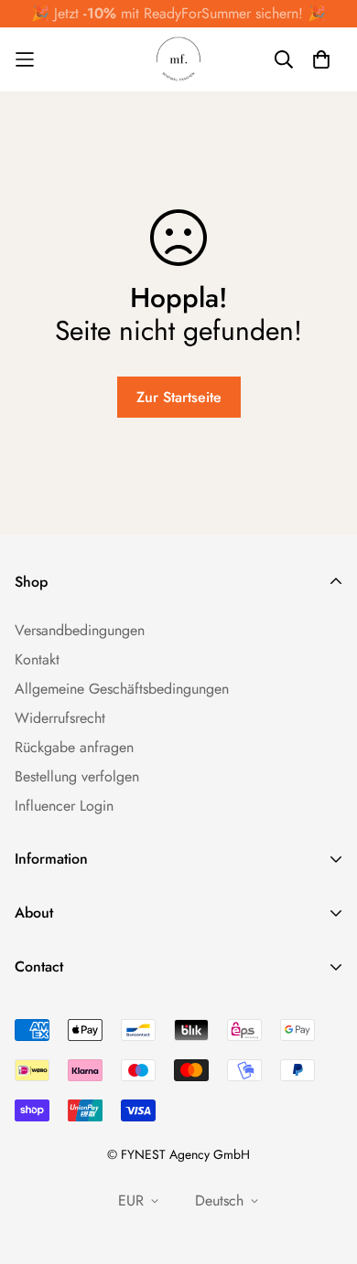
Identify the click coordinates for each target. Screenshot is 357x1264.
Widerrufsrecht (60, 717)
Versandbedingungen (80, 630)
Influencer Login (64, 805)
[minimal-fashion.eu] (178, 59)
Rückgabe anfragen (74, 747)
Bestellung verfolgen (77, 776)
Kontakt (37, 659)
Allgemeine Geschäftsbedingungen (122, 688)
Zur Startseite (179, 397)
